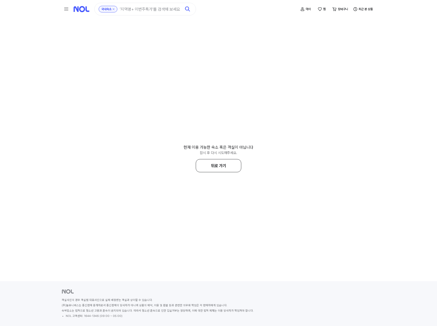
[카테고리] (66, 9)
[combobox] (151, 9)
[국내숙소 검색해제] (113, 9)
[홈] (81, 9)
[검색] (188, 9)
